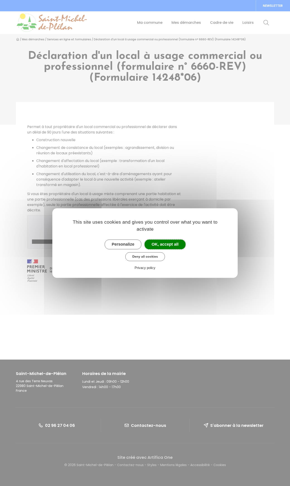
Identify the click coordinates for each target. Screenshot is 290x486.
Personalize (123, 244)
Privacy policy (145, 268)
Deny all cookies (145, 256)
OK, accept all (165, 244)
